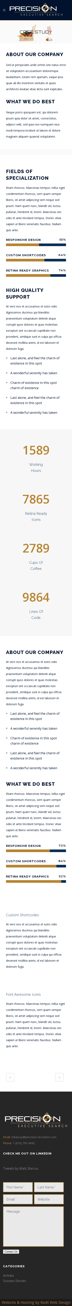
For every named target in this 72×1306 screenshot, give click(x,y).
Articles (8, 1275)
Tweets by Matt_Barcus (20, 1168)
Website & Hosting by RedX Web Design (36, 1302)
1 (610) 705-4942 (24, 1143)
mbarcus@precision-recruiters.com (33, 1137)
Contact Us (11, 1251)
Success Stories (14, 1281)
